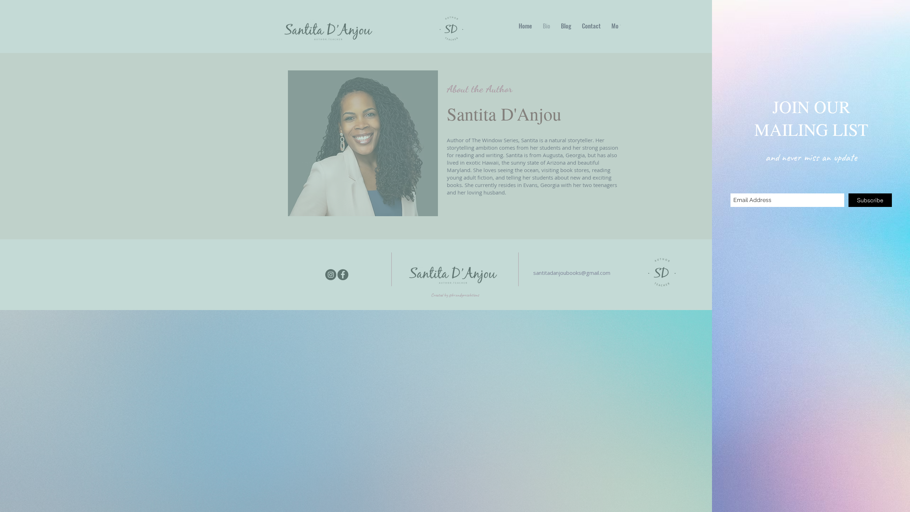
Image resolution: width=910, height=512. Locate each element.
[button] (897, 12)
